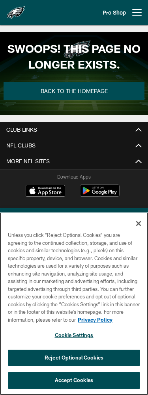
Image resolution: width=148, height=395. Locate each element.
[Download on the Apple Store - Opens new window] (45, 191)
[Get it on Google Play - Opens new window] (99, 194)
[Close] (138, 223)
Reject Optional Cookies (74, 357)
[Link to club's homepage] (15, 9)
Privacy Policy (95, 320)
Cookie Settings (74, 335)
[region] (74, 303)
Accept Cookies (74, 380)
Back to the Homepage (74, 91)
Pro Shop (114, 12)
